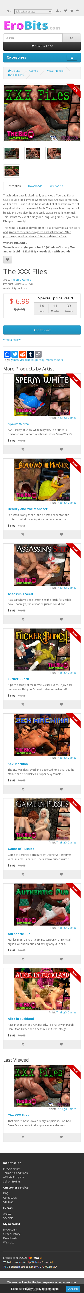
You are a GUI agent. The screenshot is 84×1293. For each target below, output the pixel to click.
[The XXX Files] (42, 113)
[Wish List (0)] (65, 11)
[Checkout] (77, 11)
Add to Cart (42, 330)
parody (39, 360)
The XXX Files (18, 1115)
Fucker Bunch (18, 679)
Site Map (8, 1202)
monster (51, 360)
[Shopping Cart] (71, 11)
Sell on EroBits (11, 1181)
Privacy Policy (11, 1168)
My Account (10, 1229)
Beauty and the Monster (28, 509)
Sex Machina (18, 764)
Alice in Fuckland (21, 1018)
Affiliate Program (13, 1177)
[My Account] (58, 11)
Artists (7, 1213)
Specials (8, 1218)
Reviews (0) (56, 186)
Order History (11, 1234)
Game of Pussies (21, 848)
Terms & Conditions (15, 1173)
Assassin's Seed (20, 594)
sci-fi (60, 360)
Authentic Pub (19, 934)
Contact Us (10, 1198)
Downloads (35, 186)
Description (14, 186)
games (14, 360)
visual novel (27, 360)
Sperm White (18, 424)
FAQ (5, 1193)
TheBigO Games (21, 280)
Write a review (11, 340)
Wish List (8, 1242)
